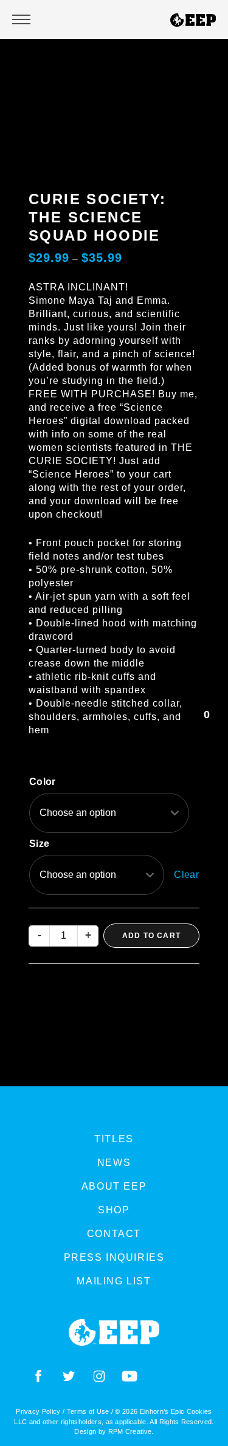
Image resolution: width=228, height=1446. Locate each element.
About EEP (114, 1186)
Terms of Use (88, 1411)
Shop (114, 1210)
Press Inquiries (114, 1257)
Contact (114, 1233)
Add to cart (151, 935)
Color (42, 781)
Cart (206, 723)
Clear (186, 874)
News (114, 1162)
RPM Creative (130, 1431)
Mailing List (114, 1281)
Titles (114, 1139)
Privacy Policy (38, 1411)
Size (39, 843)
